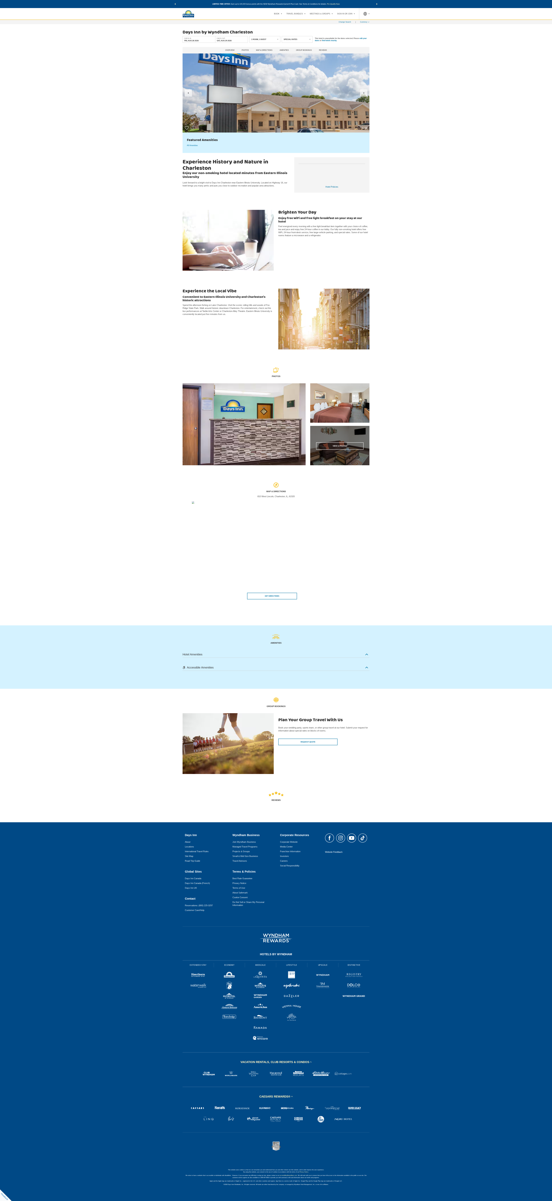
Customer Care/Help (194, 910)
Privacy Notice (239, 883)
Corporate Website (289, 842)
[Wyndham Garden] (260, 996)
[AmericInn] (260, 1007)
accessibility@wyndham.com (288, 1175)
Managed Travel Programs (244, 846)
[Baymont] (260, 1017)
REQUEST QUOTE (308, 742)
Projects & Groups (241, 851)
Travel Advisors (239, 861)
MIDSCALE (260, 965)
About (187, 842)
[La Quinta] (260, 975)
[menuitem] (278, 14)
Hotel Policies (331, 187)
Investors (284, 856)
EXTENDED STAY (198, 965)
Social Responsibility (289, 865)
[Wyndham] (323, 975)
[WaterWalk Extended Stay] (198, 986)
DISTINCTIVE (354, 965)
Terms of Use (238, 888)
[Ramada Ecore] (260, 1038)
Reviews (323, 50)
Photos (245, 50)
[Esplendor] (291, 986)
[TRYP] (291, 975)
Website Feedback (334, 852)
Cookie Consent (240, 897)
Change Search (345, 22)
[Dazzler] (291, 996)
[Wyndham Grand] (354, 996)
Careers (284, 861)
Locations (189, 846)
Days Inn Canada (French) (197, 883)
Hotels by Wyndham (276, 954)
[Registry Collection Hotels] (354, 975)
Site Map (189, 856)
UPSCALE (323, 965)
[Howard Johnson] (229, 1007)
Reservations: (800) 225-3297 (199, 905)
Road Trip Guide (192, 861)
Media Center (286, 846)
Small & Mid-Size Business (245, 856)
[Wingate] (260, 986)
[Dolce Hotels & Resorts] (354, 986)
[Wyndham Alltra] (291, 1017)
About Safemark (240, 892)
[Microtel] (229, 996)
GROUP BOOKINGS (304, 50)
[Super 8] (229, 986)
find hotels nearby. (329, 40)
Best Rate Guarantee (242, 878)
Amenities (284, 50)
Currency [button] (363, 22)
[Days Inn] (229, 975)
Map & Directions (264, 50)
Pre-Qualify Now (333, 4)
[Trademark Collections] (323, 986)
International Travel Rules (197, 851)
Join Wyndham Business (244, 842)
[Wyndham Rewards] (276, 938)
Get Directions (272, 596)
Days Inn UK (191, 888)
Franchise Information (290, 851)
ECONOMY (229, 965)
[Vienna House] (291, 1007)
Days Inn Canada (193, 878)
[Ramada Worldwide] (260, 1028)
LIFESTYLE (291, 965)
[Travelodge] (229, 1017)
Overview (229, 50)
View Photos (340, 446)
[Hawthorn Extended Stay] (198, 975)
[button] (175, 4)
